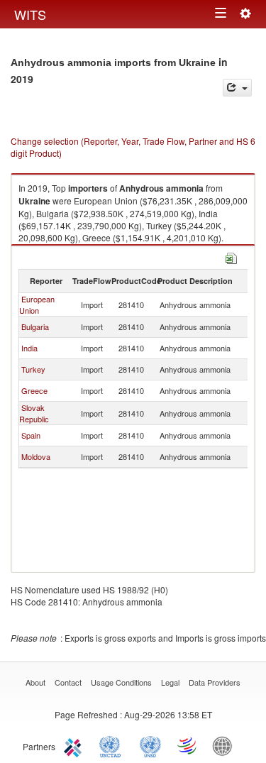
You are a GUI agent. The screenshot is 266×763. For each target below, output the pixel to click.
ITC (75, 745)
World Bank (225, 745)
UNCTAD (113, 745)
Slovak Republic (34, 413)
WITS (30, 14)
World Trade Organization (188, 745)
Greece (34, 390)
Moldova (35, 456)
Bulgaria (35, 326)
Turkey (33, 369)
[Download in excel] (231, 257)
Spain (30, 435)
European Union (37, 304)
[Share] (237, 88)
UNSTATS (150, 745)
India (29, 347)
